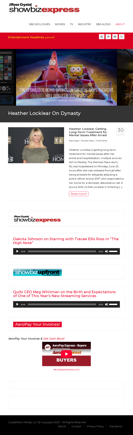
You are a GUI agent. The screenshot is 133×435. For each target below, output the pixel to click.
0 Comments (101, 141)
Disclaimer (115, 426)
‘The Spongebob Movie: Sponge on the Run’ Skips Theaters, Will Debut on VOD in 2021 (66, 93)
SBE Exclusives (39, 24)
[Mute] (106, 251)
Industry (84, 24)
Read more (78, 193)
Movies (60, 24)
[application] (66, 251)
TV (71, 24)
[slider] (113, 251)
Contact (76, 426)
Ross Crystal (74, 141)
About (120, 24)
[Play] (17, 251)
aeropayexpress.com (66, 369)
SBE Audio (103, 24)
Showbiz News (79, 100)
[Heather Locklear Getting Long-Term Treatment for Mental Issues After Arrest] (36, 145)
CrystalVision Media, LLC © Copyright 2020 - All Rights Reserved (47, 422)
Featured (50, 100)
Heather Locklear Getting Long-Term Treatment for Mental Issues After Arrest (88, 132)
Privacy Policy (95, 426)
